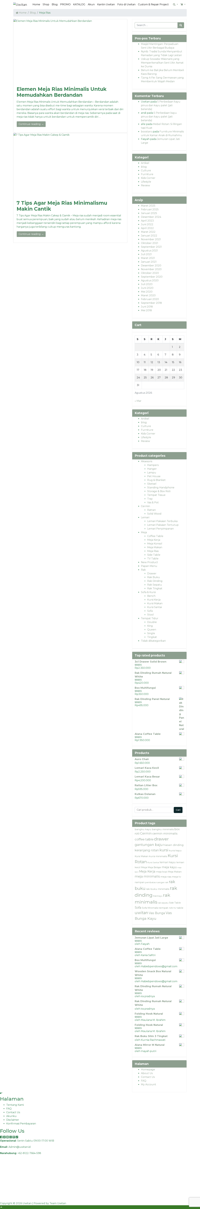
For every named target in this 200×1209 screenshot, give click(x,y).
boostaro (146, 131)
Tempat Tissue (156, 495)
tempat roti (166, 907)
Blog (55, 4)
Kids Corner (148, 177)
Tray (150, 498)
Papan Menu (149, 566)
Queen (151, 629)
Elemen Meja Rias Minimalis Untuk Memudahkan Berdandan (62, 92)
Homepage (148, 1069)
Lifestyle (146, 181)
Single (151, 633)
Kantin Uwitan (106, 4)
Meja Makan (154, 547)
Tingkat (152, 637)
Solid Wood (154, 513)
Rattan (151, 509)
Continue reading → (31, 124)
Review (145, 185)
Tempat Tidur (149, 618)
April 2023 (147, 220)
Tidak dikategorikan (153, 640)
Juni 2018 (147, 306)
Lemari (145, 517)
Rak (143, 569)
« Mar (138, 400)
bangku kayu (143, 829)
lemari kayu (168, 862)
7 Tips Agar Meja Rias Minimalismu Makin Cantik (62, 206)
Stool (150, 614)
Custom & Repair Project (153, 4)
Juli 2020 (146, 284)
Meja (144, 532)
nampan (140, 882)
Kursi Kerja (153, 599)
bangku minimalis (163, 829)
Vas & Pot (153, 502)
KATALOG (79, 4)
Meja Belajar (154, 867)
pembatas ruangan (155, 882)
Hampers (153, 465)
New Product (149, 562)
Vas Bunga (157, 913)
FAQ (143, 1080)
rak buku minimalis (157, 888)
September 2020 (151, 276)
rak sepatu (163, 903)
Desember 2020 (151, 265)
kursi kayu (175, 850)
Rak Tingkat (154, 588)
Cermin (145, 506)
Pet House (153, 476)
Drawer (151, 573)
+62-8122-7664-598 (29, 1153)
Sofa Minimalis (150, 907)
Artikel (145, 163)
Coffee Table (155, 536)
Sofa (150, 610)
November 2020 (151, 269)
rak (166, 882)
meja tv (176, 876)
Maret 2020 (148, 295)
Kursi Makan (154, 603)
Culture (146, 170)
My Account (148, 1084)
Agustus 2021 (149, 250)
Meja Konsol (154, 543)
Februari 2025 (150, 209)
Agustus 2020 (150, 280)
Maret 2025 (148, 205)
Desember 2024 (151, 216)
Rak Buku (153, 577)
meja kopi (161, 871)
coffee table (144, 839)
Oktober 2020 (150, 273)
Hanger (152, 468)
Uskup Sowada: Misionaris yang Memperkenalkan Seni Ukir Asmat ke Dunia (162, 62)
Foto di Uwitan (126, 4)
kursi (164, 850)
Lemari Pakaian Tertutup (163, 524)
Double (152, 622)
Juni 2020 (147, 287)
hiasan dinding (173, 845)
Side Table (153, 554)
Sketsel (151, 483)
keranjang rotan (147, 850)
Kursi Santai (154, 607)
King (150, 625)
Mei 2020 (146, 291)
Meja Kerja (153, 539)
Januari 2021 (149, 261)
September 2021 (151, 246)
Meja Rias (153, 551)
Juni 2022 (147, 224)
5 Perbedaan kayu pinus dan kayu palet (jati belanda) (160, 105)
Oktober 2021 (149, 243)
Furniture (147, 174)
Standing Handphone (160, 487)
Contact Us (148, 1076)
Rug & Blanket (156, 480)
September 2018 (151, 302)
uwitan (141, 912)
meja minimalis (147, 876)
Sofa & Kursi (148, 592)
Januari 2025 (149, 213)
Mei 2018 (146, 310)
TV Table (152, 558)
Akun (91, 4)
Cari (178, 809)
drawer (161, 839)
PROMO (65, 4)
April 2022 (147, 228)
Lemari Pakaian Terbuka (162, 521)
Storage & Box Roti (158, 491)
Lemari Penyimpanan (160, 528)
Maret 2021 (148, 258)
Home (36, 4)
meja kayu (169, 867)
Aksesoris (146, 461)
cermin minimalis (165, 833)
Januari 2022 (149, 235)
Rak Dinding (154, 580)
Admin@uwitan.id (19, 1146)
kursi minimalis (158, 856)
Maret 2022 (148, 231)
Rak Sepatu (154, 584)
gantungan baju (149, 845)
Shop (46, 4)
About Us (147, 1073)
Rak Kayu (157, 896)
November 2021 (151, 239)
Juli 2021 (146, 254)
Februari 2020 (150, 299)
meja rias (165, 876)
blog (144, 166)
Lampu (151, 472)
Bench (151, 595)
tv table (178, 907)
